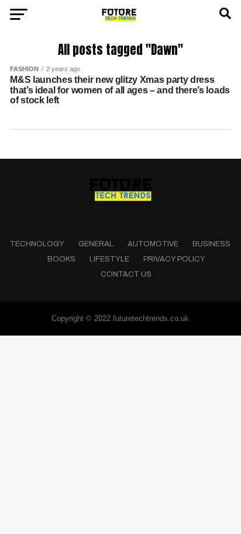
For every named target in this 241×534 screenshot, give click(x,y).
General (95, 244)
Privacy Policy (174, 259)
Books (61, 259)
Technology (37, 244)
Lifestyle (109, 259)
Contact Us (126, 274)
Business (211, 244)
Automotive (153, 244)
